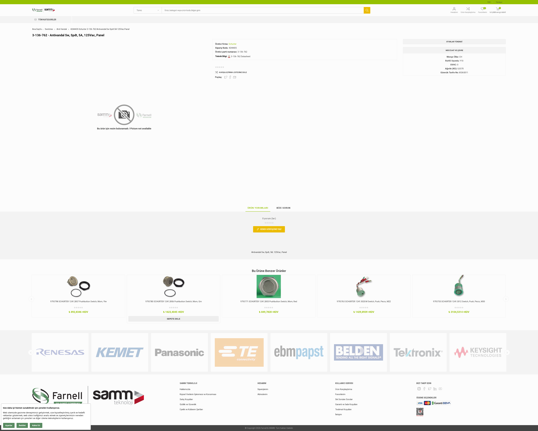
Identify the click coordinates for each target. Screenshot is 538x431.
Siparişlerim (263, 389)
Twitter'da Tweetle (225, 77)
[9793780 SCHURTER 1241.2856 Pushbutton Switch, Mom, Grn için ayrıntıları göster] (78, 286)
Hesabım (454, 12)
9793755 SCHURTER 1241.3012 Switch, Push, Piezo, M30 (364, 301)
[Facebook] (424, 388)
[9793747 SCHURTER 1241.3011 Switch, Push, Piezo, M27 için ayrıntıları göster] (458, 286)
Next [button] (506, 299)
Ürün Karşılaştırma (468, 12)
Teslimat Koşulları (343, 409)
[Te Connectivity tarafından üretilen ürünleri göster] (179, 352)
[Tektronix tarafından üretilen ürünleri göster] (358, 352)
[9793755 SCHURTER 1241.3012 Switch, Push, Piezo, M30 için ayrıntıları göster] (363, 286)
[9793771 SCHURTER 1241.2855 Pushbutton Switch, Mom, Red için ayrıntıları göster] (173, 286)
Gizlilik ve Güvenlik (188, 404)
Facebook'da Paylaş (230, 77)
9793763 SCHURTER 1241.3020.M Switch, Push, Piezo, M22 (269, 301)
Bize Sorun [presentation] (283, 208)
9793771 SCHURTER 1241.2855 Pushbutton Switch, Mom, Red (173, 301)
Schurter (232, 44)
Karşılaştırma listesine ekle (233, 72)
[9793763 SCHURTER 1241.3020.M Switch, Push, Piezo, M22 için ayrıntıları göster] (268, 286)
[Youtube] (440, 388)
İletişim (338, 414)
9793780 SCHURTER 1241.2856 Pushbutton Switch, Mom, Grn (78, 301)
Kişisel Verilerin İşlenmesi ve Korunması (198, 394)
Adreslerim (262, 394)
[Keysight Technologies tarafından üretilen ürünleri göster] (418, 352)
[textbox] (263, 10)
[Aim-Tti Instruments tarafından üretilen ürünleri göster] (478, 352)
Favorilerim (340, 394)
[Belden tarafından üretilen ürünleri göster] (299, 352)
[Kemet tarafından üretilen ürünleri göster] (60, 352)
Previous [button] (31, 299)
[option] (78, 299)
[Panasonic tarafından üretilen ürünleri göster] (120, 352)
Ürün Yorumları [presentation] (258, 208)
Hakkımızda (185, 389)
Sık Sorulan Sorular (344, 399)
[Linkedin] (435, 388)
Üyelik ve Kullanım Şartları (191, 409)
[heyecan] (429, 388)
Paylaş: (218, 77)
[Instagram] (419, 388)
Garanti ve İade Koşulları (346, 404)
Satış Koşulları (186, 399)
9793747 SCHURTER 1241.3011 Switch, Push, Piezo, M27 (459, 301)
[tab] (257, 208)
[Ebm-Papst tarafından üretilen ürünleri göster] (239, 352)
